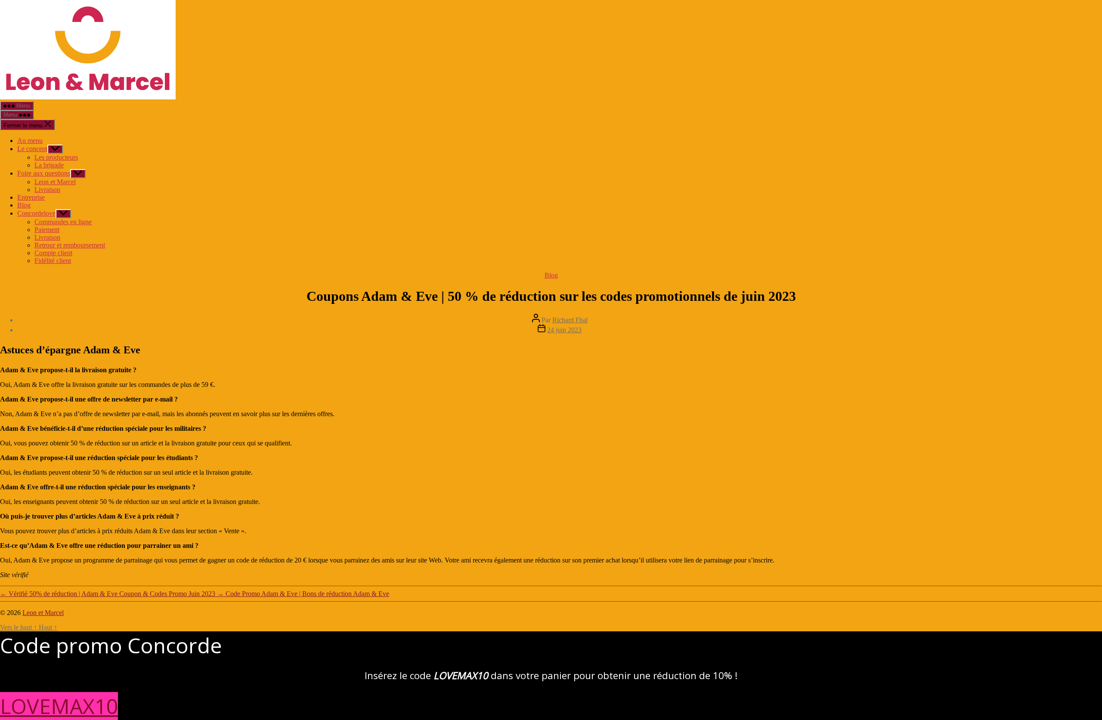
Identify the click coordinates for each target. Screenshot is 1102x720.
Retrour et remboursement (69, 245)
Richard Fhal (570, 320)
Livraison (47, 189)
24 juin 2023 (564, 330)
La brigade (49, 165)
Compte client (53, 252)
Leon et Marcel (55, 181)
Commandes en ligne (63, 222)
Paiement (46, 229)
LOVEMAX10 (59, 706)
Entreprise (31, 197)
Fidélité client (52, 260)
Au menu (30, 140)
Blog (24, 205)
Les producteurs (56, 157)
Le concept (32, 148)
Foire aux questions (43, 173)
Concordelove (36, 213)
